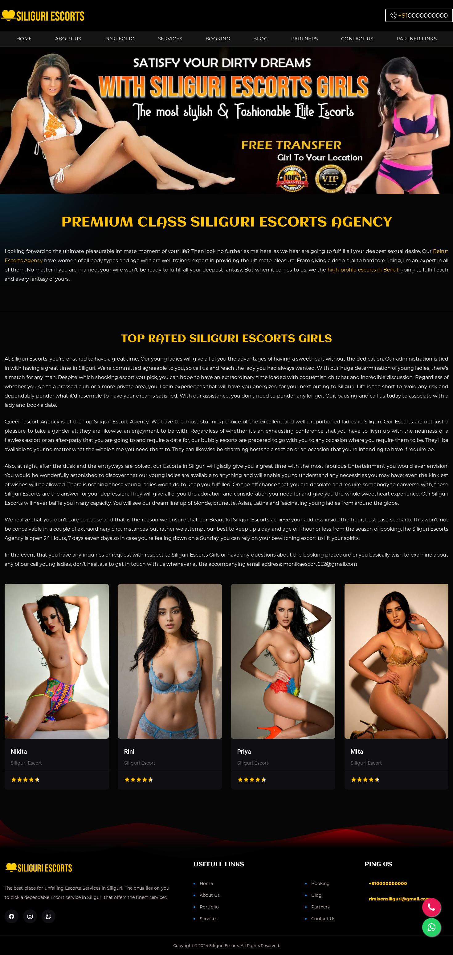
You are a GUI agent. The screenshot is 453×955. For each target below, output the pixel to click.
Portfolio (119, 39)
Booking (218, 39)
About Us (68, 39)
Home (24, 39)
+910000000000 (388, 883)
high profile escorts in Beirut (363, 270)
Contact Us (357, 39)
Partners (304, 39)
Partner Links (417, 39)
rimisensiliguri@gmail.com (399, 899)
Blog (260, 39)
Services (170, 39)
